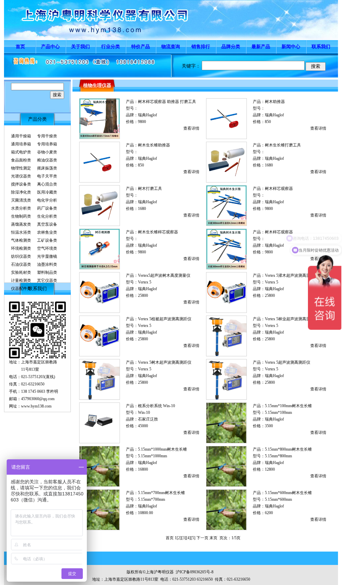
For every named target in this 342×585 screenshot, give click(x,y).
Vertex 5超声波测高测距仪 (287, 362)
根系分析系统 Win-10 (156, 405)
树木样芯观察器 (279, 188)
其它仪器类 (47, 280)
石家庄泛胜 (148, 419)
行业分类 (110, 46)
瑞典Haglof (147, 115)
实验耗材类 (21, 272)
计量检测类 (21, 280)
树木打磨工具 (150, 188)
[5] (193, 538)
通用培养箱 (21, 144)
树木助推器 (275, 101)
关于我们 (80, 46)
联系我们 (321, 46)
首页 (20, 46)
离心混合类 (47, 184)
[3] (183, 538)
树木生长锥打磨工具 (283, 145)
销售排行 (200, 46)
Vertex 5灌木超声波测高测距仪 (291, 275)
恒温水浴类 (21, 232)
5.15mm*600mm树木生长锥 (288, 492)
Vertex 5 (144, 282)
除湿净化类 (21, 192)
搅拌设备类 (21, 184)
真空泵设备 (47, 224)
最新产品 (260, 46)
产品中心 (50, 46)
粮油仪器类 (47, 160)
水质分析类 (21, 208)
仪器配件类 (21, 288)
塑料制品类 (47, 272)
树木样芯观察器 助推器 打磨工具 (167, 101)
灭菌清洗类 (21, 200)
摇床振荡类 (47, 168)
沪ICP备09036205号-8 (194, 572)
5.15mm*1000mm (152, 456)
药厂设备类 (47, 208)
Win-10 (144, 412)
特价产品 (140, 46)
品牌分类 (230, 46)
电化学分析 (47, 200)
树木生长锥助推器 (154, 145)
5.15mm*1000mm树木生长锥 (162, 449)
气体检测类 (21, 240)
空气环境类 (47, 248)
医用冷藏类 (47, 192)
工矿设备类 (47, 240)
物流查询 (170, 46)
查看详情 (191, 128)
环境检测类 (21, 248)
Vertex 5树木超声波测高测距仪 (164, 362)
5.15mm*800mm (278, 456)
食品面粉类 (21, 160)
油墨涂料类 (47, 264)
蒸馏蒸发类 (21, 224)
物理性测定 (21, 168)
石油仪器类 (21, 264)
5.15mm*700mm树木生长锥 (161, 492)
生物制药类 (21, 216)
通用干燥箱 (21, 136)
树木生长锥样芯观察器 (158, 232)
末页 (213, 538)
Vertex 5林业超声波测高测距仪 (291, 319)
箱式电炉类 (21, 152)
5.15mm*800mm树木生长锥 (288, 449)
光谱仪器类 (21, 176)
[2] (179, 538)
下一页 (202, 538)
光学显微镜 (47, 256)
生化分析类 (47, 216)
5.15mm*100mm (278, 412)
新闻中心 (291, 46)
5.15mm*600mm (278, 499)
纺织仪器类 (21, 256)
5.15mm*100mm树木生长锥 (288, 405)
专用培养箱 (47, 144)
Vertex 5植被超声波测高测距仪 (164, 319)
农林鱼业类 (47, 232)
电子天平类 (47, 176)
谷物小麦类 (47, 152)
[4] (188, 538)
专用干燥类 (47, 136)
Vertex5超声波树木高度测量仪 (164, 275)
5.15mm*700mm (151, 499)
